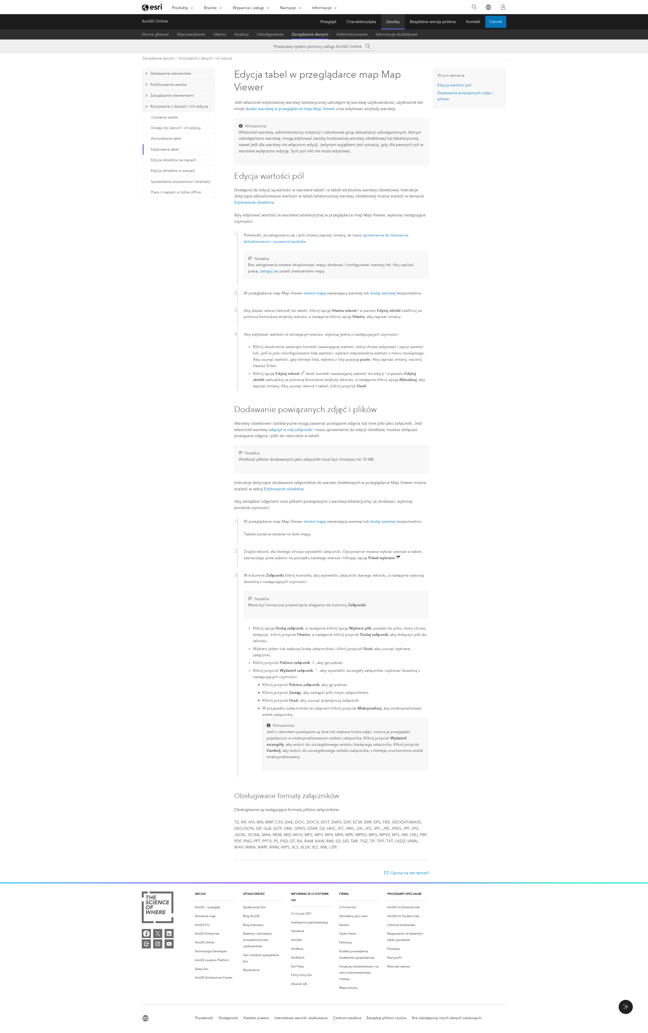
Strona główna (155, 34)
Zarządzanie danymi (310, 34)
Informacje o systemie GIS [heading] (310, 897)
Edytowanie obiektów (254, 202)
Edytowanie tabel (165, 149)
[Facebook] (146, 933)
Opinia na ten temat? (409, 872)
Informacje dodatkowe (396, 34)
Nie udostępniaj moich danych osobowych (446, 1018)
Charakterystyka (361, 21)
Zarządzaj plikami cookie (386, 1018)
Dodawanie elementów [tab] (170, 73)
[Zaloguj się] (503, 7)
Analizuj (241, 34)
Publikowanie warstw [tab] (168, 84)
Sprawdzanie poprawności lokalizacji (181, 181)
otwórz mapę (314, 293)
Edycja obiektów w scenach (173, 171)
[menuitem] (215, 907)
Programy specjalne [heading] (404, 894)
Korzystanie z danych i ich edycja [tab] (179, 106)
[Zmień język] (488, 7)
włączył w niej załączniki (290, 429)
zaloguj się (269, 271)
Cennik (495, 21)
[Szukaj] (474, 7)
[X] (157, 933)
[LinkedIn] (169, 933)
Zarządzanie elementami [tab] (172, 95)
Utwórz (219, 34)
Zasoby (393, 21)
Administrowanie (352, 34)
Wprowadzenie (191, 34)
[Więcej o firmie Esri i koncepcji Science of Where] (157, 908)
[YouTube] (169, 943)
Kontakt (473, 21)
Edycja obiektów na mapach (173, 160)
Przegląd (328, 21)
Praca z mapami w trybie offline (176, 192)
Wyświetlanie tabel (166, 138)
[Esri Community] (146, 943)
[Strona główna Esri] (152, 7)
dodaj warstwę (382, 293)
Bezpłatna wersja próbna (433, 21)
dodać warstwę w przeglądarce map (290, 108)
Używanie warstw (164, 117)
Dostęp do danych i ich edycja (175, 128)
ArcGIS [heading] (200, 894)
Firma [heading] (344, 894)
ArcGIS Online (155, 21)
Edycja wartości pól (454, 85)
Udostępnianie (270, 34)
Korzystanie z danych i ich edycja (205, 58)
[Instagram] (157, 943)
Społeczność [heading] (254, 894)
